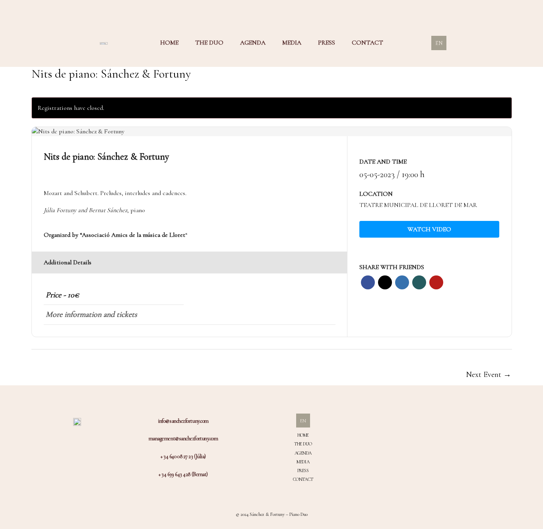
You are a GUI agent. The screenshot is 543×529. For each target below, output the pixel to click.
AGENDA (253, 43)
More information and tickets (91, 314)
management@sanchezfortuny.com (183, 438)
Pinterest (436, 282)
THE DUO (209, 43)
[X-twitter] (423, 459)
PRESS (326, 43)
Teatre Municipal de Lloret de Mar (418, 205)
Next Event (488, 374)
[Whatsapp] (423, 472)
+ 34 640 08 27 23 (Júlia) (183, 456)
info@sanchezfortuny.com (183, 421)
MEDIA (291, 43)
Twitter (385, 282)
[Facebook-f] (423, 445)
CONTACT (367, 43)
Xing (419, 282)
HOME (169, 43)
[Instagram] (423, 431)
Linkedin (402, 282)
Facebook (368, 282)
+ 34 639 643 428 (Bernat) (183, 474)
